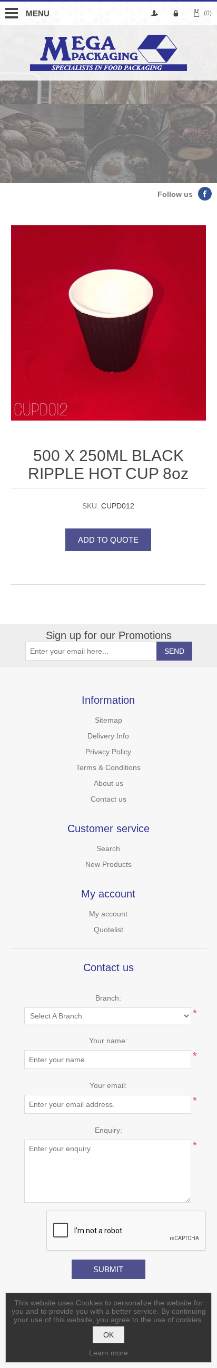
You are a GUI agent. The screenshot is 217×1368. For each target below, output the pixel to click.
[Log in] (177, 13)
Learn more (108, 1353)
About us (108, 783)
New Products (108, 864)
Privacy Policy (108, 751)
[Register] (156, 13)
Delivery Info (108, 736)
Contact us (108, 799)
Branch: (108, 998)
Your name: (108, 1040)
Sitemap (108, 720)
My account (108, 914)
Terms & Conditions (108, 767)
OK (108, 1335)
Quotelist (108, 929)
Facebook (205, 194)
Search (108, 848)
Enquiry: (108, 1130)
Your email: (108, 1085)
